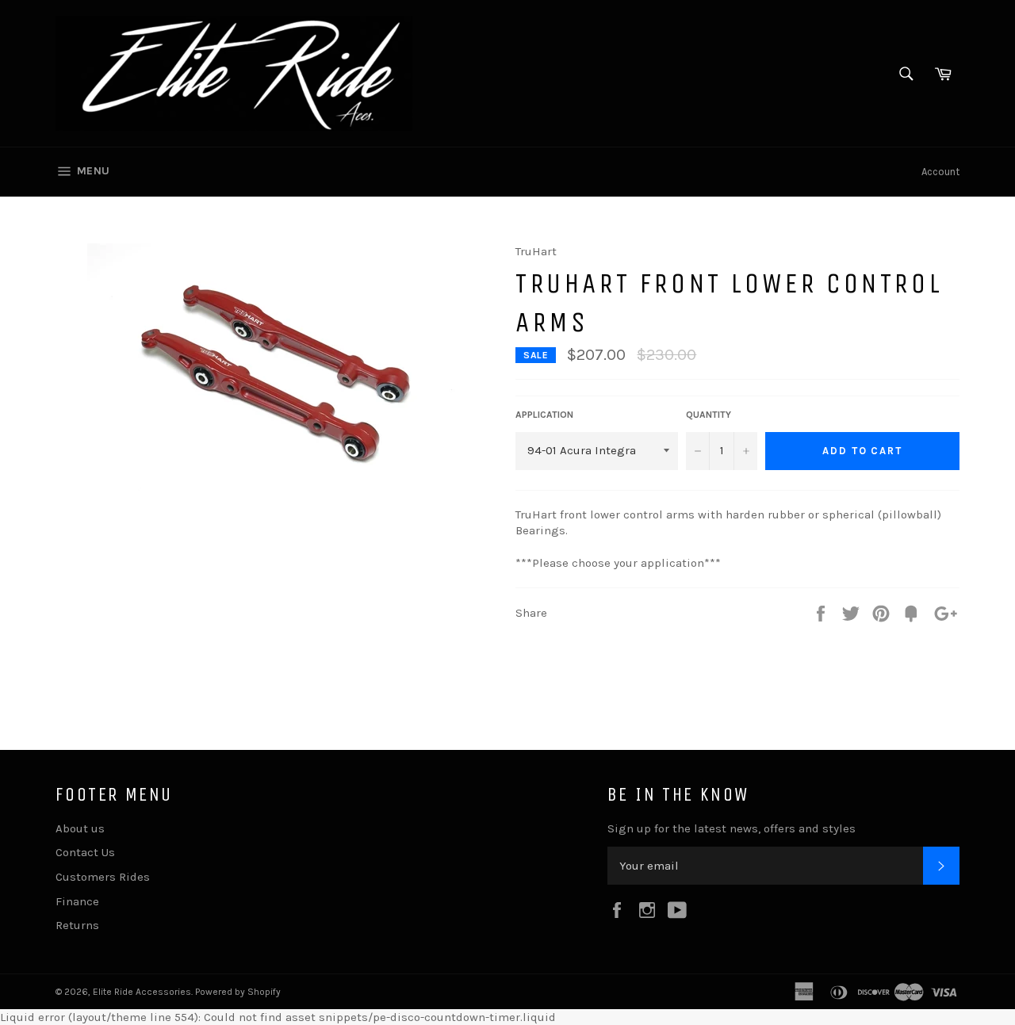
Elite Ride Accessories (142, 991)
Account (940, 172)
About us (80, 828)
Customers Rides (103, 877)
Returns (77, 925)
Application (544, 414)
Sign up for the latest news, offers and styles (731, 828)
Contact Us (85, 852)
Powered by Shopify (238, 991)
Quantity (708, 414)
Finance (77, 901)
